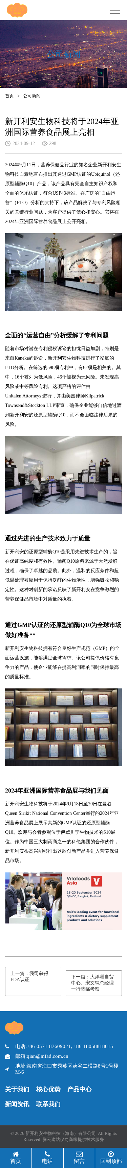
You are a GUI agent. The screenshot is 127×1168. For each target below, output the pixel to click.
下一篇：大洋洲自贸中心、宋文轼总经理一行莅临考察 (92, 983)
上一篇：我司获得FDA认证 (29, 976)
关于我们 (17, 1089)
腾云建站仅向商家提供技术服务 (73, 1139)
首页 (9, 95)
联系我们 (48, 1104)
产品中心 (79, 1089)
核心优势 (48, 1089)
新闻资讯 (17, 1104)
